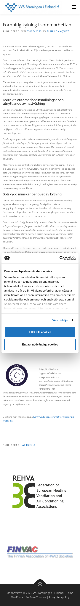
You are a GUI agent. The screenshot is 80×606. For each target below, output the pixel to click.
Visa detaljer (60, 320)
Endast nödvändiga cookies (40, 344)
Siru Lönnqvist (58, 31)
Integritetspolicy (59, 597)
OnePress (17, 597)
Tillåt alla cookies (40, 332)
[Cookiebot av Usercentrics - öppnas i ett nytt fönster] (59, 258)
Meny (73, 7)
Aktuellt (29, 445)
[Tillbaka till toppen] (40, 584)
